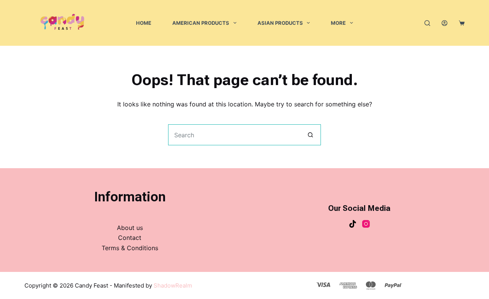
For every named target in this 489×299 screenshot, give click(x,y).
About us (130, 227)
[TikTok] (352, 224)
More (338, 23)
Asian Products (280, 23)
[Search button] (310, 135)
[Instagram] (366, 224)
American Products (200, 23)
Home (143, 23)
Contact (129, 237)
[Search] (427, 23)
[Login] (444, 23)
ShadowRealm (173, 285)
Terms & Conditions (130, 248)
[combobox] (234, 134)
